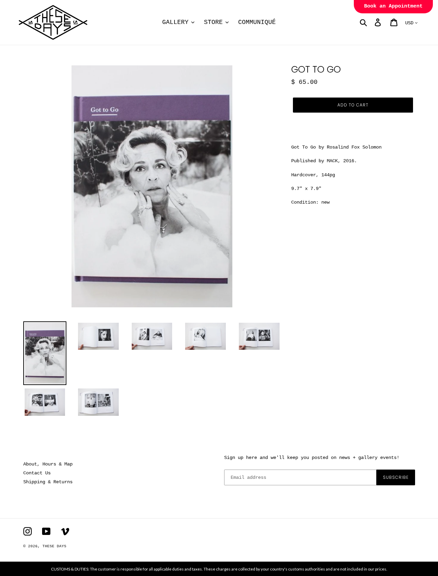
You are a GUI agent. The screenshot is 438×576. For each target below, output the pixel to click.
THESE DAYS (54, 546)
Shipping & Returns (48, 482)
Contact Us (37, 473)
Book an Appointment (393, 6)
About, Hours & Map (48, 464)
